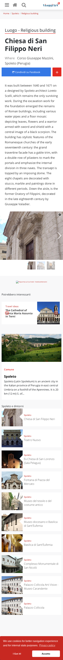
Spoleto (15, 13)
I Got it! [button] (17, 653)
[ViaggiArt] (15, 4)
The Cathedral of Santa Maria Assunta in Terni (19, 313)
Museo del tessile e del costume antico (38, 503)
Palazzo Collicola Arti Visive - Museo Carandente (41, 586)
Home (6, 13)
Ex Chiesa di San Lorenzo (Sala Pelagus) (39, 461)
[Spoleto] (31, 348)
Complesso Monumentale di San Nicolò (41, 565)
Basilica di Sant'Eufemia (38, 545)
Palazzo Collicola (34, 607)
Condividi (27, 72)
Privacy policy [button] (47, 645)
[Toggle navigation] (7, 5)
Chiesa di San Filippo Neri (39, 419)
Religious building (29, 13)
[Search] (24, 5)
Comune (9, 369)
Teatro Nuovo (32, 440)
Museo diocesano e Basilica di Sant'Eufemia (41, 524)
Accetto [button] (46, 653)
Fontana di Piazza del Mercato (37, 482)
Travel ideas (12, 306)
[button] (59, 235)
